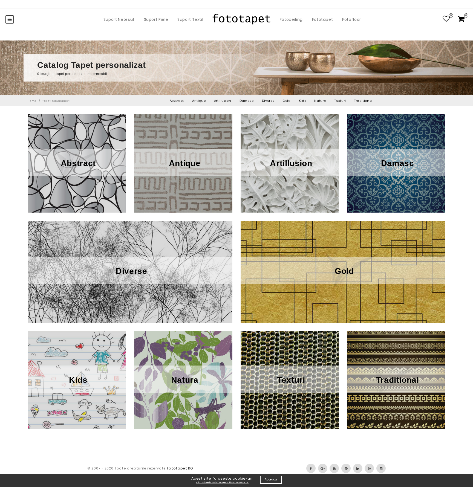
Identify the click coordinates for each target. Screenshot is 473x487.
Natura (320, 100)
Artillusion (222, 100)
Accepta (271, 479)
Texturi (340, 100)
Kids (302, 100)
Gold (286, 100)
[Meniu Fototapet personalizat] (9, 19)
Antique (199, 100)
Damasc (247, 100)
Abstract (177, 100)
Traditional (363, 100)
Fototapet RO (180, 468)
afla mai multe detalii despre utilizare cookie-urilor (222, 482)
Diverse (268, 100)
